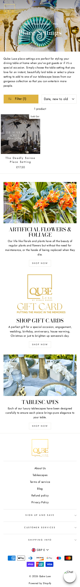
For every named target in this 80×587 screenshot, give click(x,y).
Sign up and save (40, 515)
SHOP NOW (40, 263)
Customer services (40, 527)
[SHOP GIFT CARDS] (40, 293)
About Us (40, 468)
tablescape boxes (48, 76)
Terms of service (40, 482)
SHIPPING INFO (40, 539)
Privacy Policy (40, 502)
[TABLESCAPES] (40, 375)
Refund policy (40, 495)
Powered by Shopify (40, 583)
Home (26, 24)
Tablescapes (40, 475)
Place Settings (40, 24)
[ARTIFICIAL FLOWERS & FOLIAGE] (40, 202)
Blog (40, 489)
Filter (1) (20, 98)
